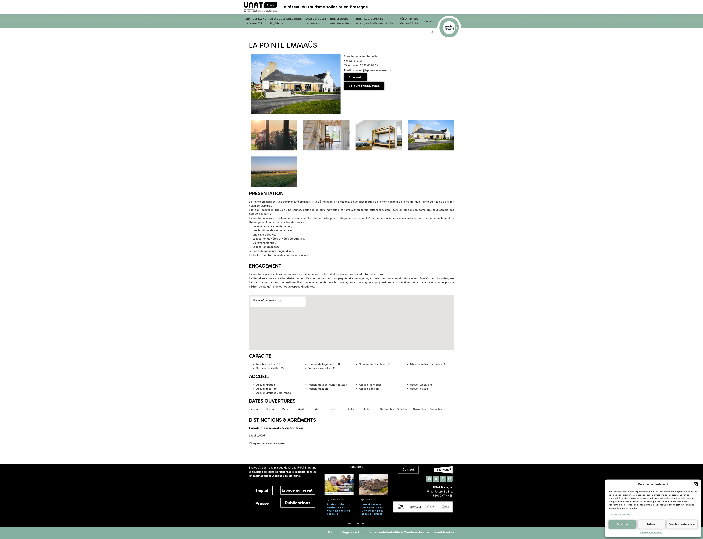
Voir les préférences (682, 524)
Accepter (622, 524)
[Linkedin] (450, 479)
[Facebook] (429, 479)
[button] (696, 484)
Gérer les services (620, 514)
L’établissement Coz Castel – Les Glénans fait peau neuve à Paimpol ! (350, 509)
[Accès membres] (432, 32)
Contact (429, 21)
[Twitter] (436, 479)
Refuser (652, 524)
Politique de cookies (651, 532)
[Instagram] (443, 479)
